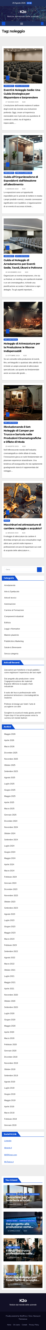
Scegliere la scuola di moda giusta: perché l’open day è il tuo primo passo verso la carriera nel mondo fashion (22, 715)
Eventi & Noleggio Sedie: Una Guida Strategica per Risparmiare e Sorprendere (22, 93)
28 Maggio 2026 (14, 1204)
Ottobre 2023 (9, 902)
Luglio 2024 (9, 846)
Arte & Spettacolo (22, 86)
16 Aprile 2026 (14, 1231)
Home (9, 1325)
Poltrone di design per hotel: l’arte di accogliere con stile (23, 1280)
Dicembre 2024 (10, 821)
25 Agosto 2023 (12, 446)
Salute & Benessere (12, 647)
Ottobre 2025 (9, 765)
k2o (23, 102)
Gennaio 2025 (10, 815)
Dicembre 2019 (10, 1057)
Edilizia (6, 520)
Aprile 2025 (9, 802)
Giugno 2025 (9, 790)
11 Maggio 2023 (12, 533)
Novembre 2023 (11, 896)
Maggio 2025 (9, 796)
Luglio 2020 (9, 1013)
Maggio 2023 (9, 933)
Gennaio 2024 (10, 883)
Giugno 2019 (9, 1094)
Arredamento (9, 86)
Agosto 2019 (9, 1082)
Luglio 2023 (9, 920)
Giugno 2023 (9, 927)
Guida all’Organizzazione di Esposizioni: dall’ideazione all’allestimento (21, 180)
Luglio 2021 (9, 976)
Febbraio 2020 (10, 1044)
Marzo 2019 (9, 1113)
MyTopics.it (9, 1162)
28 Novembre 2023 (14, 272)
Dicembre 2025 (10, 753)
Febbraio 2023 (10, 945)
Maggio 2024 (9, 858)
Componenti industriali (14, 616)
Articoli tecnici (10, 598)
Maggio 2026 (9, 734)
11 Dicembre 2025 (15, 1284)
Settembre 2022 (11, 951)
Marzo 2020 (9, 1038)
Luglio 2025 (9, 784)
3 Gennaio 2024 (12, 189)
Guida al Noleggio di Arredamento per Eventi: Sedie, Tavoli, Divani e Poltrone (23, 264)
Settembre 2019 (11, 1076)
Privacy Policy (34, 1325)
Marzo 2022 (9, 964)
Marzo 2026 (9, 747)
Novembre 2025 (11, 759)
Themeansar (23, 1319)
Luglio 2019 (9, 1088)
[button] (38, 23)
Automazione (10, 604)
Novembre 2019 (11, 1063)
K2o (23, 12)
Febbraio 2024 (10, 877)
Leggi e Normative (12, 629)
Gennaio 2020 (10, 1051)
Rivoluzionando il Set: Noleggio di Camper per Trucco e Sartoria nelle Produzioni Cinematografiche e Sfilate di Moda (22, 434)
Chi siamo (16, 1325)
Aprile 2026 (9, 740)
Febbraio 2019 (10, 1119)
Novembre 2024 (11, 827)
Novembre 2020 (11, 995)
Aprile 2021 (9, 989)
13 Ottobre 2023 (13, 355)
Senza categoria (11, 654)
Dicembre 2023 (10, 889)
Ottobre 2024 (9, 833)
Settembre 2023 (11, 908)
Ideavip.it (8, 1148)
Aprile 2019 (9, 1107)
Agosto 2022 (9, 958)
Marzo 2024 (9, 871)
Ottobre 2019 (9, 1069)
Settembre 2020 (11, 1007)
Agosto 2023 (9, 914)
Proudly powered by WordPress (17, 1316)
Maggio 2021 (9, 982)
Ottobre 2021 (9, 970)
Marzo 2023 (9, 939)
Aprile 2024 (9, 864)
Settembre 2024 (11, 840)
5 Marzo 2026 (14, 1257)
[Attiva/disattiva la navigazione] (21, 23)
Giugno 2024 (9, 852)
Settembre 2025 (11, 771)
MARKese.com (10, 1155)
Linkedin (7, 1141)
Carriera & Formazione (14, 610)
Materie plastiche (11, 635)
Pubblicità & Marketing (23, 172)
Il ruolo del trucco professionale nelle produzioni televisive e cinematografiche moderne (21, 695)
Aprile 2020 (9, 1032)
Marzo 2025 (9, 809)
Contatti (24, 1325)
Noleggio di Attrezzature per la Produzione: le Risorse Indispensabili (22, 347)
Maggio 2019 (9, 1100)
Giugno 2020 (9, 1020)
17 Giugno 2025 (12, 102)
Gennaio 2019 (10, 1125)
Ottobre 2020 (9, 1001)
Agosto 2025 (9, 778)
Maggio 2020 (9, 1026)
